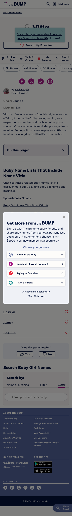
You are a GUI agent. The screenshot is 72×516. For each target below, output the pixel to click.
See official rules (36, 296)
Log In (46, 291)
